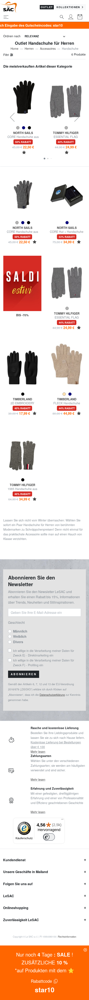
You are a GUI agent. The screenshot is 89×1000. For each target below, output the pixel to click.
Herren (29, 48)
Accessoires (48, 48)
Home (14, 48)
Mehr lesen (38, 751)
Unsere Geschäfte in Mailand (25, 871)
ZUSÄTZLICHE (45, 962)
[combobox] (45, 36)
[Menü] (62, 820)
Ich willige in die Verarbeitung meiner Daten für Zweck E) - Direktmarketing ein (43, 653)
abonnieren (23, 674)
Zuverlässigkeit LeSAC (21, 919)
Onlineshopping (15, 907)
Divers (18, 641)
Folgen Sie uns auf (17, 883)
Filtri (6, 55)
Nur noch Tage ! (44, 954)
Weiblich (19, 636)
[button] (44, 158)
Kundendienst (14, 859)
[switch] (49, 837)
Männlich (20, 631)
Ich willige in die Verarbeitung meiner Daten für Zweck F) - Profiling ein (43, 662)
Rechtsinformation (67, 936)
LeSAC (8, 895)
